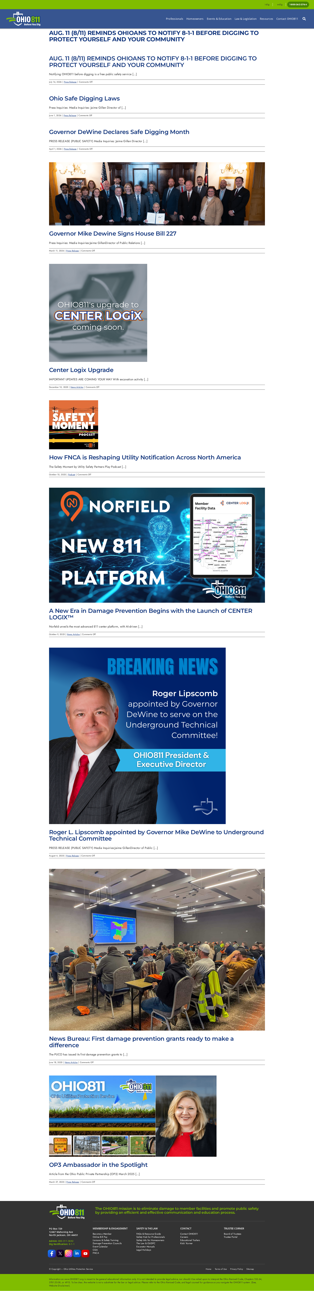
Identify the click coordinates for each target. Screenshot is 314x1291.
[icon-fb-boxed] (52, 1251)
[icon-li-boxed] (77, 1251)
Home (208, 1269)
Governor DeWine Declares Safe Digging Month (119, 131)
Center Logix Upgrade (81, 369)
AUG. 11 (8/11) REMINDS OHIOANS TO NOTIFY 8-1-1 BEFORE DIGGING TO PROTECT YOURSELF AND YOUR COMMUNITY (153, 61)
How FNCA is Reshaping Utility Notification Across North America (145, 457)
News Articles (76, 387)
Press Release (70, 81)
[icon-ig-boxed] (68, 1251)
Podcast (71, 474)
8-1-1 (72, 1244)
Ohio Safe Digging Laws (84, 98)
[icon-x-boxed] (60, 1251)
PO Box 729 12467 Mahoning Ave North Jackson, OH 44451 (63, 1232)
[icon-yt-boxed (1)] (85, 1251)
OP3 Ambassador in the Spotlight (98, 1164)
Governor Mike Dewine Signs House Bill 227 (112, 233)
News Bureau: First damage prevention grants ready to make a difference (141, 1042)
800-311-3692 (65, 1240)
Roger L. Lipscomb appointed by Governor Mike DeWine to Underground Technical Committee (156, 835)
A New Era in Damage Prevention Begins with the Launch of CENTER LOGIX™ (150, 614)
